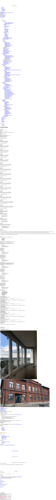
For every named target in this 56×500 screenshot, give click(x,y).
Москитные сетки (7, 105)
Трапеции (6, 34)
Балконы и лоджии (4, 64)
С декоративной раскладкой (8, 115)
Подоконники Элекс (7, 107)
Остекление (4, 76)
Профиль (1, 307)
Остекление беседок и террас (8, 85)
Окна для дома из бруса (8, 91)
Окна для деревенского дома (8, 98)
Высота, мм (12, 298)
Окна (4, 21)
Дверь (1, 315)
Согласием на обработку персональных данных (3, 497)
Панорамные (6, 36)
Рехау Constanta (7, 29)
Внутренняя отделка (7, 80)
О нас (2, 120)
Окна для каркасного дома (8, 92)
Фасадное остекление (6, 63)
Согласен (10, 496)
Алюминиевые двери (7, 46)
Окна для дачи (7, 86)
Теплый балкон (7, 73)
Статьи (3, 8)
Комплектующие (5, 101)
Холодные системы (5, 61)
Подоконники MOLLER (8, 108)
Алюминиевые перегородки (8, 57)
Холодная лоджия (7, 69)
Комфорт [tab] (3, 239)
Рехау (4, 27)
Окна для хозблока (7, 97)
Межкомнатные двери (8, 44)
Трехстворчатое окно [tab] (4, 293)
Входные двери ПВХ (7, 42)
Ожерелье (1, 485)
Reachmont (4, 24)
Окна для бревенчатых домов (9, 94)
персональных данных (19, 414)
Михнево (6, 484)
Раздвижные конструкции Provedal (9, 56)
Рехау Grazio (6, 30)
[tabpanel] (28, 248)
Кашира (1, 481)
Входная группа (7, 43)
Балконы (4, 70)
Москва (1, 484)
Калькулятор (2, 13)
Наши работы (3, 121)
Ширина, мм (2, 298)
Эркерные (6, 35)
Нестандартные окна (6, 32)
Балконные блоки (7, 81)
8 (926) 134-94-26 (2, 15)
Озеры (4, 485)
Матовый (6, 114)
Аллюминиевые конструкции (6, 436)
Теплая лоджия (7, 68)
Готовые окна (3, 117)
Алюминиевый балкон (8, 72)
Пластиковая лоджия (7, 67)
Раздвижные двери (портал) (8, 45)
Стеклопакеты (5, 109)
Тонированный (7, 113)
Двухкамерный (7, 111)
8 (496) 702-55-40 (2, 16)
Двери (2, 39)
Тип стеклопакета (2, 297)
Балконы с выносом (7, 75)
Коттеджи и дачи (4, 82)
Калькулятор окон (4, 118)
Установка (1, 299)
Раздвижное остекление (8, 79)
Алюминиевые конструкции (5, 53)
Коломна (4, 481)
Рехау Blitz (6, 28)
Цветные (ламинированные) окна (9, 22)
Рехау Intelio (6, 31)
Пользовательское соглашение (6, 441)
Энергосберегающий (7, 112)
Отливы (6, 103)
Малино (3, 484)
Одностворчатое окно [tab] (4, 291)
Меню (4, 20)
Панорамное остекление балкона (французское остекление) (12, 74)
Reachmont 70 (6, 26)
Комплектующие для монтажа (9, 104)
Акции (3, 7)
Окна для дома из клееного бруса (9, 93)
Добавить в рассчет (3, 300)
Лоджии (6, 66)
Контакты (3, 10)
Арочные (6, 33)
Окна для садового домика (8, 96)
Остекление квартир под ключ (9, 23)
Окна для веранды (7, 90)
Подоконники (5, 106)
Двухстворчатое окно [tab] (4, 292)
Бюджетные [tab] (3, 238)
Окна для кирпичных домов (8, 95)
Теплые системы (7, 58)
